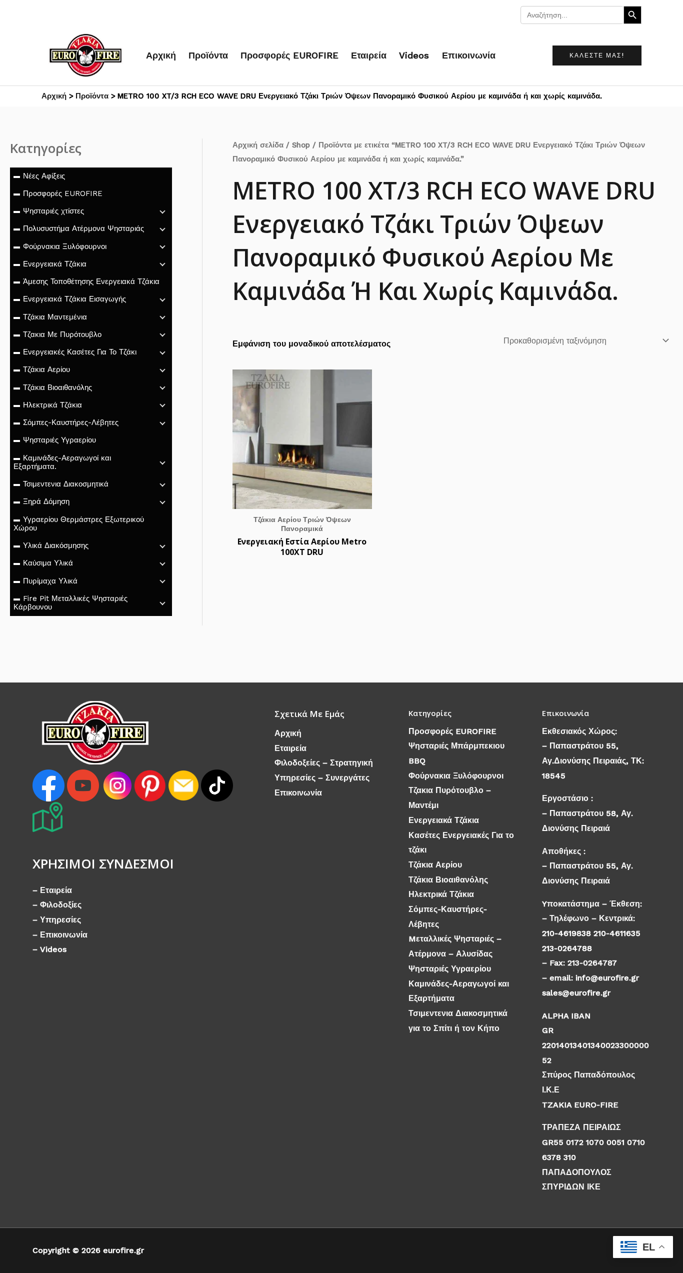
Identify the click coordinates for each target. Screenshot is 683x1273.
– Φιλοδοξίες (57, 905)
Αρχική (161, 55)
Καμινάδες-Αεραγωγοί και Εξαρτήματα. (62, 462)
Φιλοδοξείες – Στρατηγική (323, 763)
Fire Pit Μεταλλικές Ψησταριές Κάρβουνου (71, 603)
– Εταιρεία (52, 890)
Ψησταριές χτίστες (53, 211)
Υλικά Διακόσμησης (55, 545)
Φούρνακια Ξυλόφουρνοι (64, 246)
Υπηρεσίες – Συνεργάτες (322, 777)
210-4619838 (566, 933)
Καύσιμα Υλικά (48, 563)
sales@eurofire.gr (576, 993)
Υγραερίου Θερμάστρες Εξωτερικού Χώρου (79, 523)
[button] (597, 56)
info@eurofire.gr (607, 977)
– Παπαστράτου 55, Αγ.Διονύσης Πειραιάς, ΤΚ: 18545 (593, 760)
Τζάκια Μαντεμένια (55, 317)
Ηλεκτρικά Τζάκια (52, 405)
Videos (414, 55)
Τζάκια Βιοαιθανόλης (57, 387)
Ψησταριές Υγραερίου (59, 440)
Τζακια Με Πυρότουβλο (62, 334)
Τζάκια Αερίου (46, 369)
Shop (301, 145)
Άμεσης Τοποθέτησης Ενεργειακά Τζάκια (91, 281)
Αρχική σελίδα (258, 145)
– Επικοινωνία (60, 935)
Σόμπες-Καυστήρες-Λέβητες (70, 422)
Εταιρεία (368, 55)
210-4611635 (617, 933)
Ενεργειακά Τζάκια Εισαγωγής (74, 299)
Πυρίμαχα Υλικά (50, 581)
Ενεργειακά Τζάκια (54, 264)
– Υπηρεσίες (56, 919)
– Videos (49, 949)
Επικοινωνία (469, 55)
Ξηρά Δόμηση (46, 501)
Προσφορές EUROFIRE (289, 55)
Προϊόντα (208, 55)
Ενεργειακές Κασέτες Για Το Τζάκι (79, 352)
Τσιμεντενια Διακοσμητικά (65, 484)
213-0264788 (567, 948)
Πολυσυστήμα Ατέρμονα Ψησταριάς (83, 228)
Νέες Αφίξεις (44, 176)
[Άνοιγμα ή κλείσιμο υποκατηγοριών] (162, 211)
